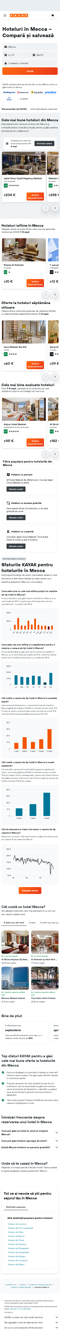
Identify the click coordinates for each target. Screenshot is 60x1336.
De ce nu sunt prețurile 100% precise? (23, 1327)
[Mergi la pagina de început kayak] (19, 15)
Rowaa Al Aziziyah (14, 264)
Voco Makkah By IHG (15, 346)
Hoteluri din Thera (16, 1240)
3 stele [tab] (32, 922)
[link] (16, 489)
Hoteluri (23, 1285)
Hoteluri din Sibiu (15, 1232)
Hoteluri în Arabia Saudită (21, 1287)
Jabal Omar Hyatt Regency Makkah (23, 178)
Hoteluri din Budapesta (18, 1248)
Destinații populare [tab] (15, 1207)
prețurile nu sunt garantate (20, 1309)
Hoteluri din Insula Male (18, 1252)
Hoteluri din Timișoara (17, 1260)
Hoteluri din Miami (16, 1264)
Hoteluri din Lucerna (17, 1224)
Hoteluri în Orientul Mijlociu (40, 1285)
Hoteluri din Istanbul (17, 1244)
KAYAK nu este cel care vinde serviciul (23, 1317)
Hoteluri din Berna (16, 1236)
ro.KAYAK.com (10, 1285)
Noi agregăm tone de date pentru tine (23, 1322)
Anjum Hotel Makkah (15, 424)
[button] (5, 15)
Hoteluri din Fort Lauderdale (20, 1228)
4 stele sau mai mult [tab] (14, 922)
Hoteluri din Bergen (17, 1256)
